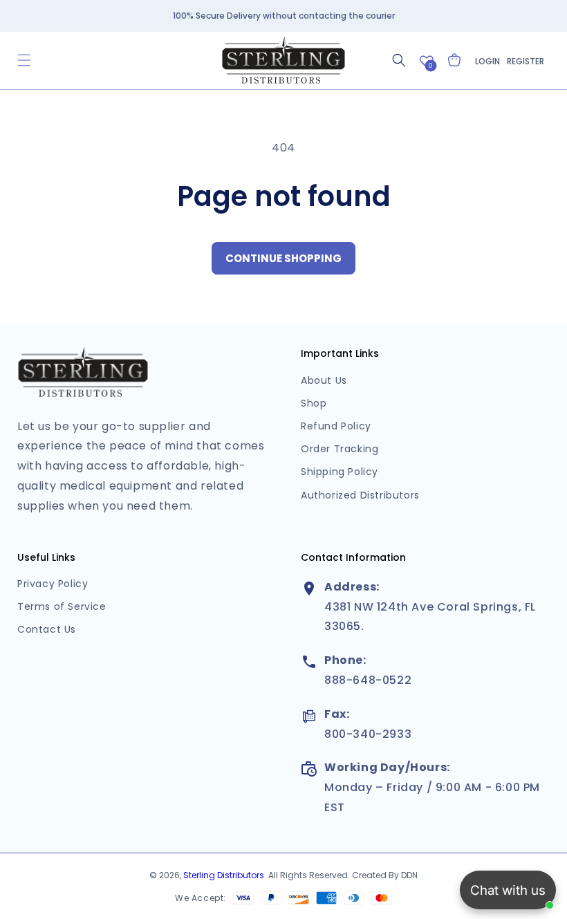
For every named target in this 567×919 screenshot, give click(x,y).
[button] (24, 60)
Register (525, 61)
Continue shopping (283, 258)
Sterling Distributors (223, 875)
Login (487, 61)
